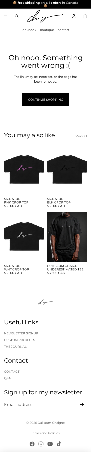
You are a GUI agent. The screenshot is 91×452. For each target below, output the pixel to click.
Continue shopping (45, 99)
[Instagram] (41, 444)
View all (81, 136)
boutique (47, 30)
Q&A (7, 378)
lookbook (29, 30)
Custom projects (19, 340)
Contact (11, 371)
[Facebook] (32, 444)
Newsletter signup (21, 333)
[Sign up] (82, 405)
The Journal (15, 347)
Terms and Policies (45, 433)
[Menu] (6, 16)
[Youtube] (50, 444)
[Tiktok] (59, 444)
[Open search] (16, 16)
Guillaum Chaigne (51, 423)
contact (64, 30)
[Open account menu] (73, 16)
